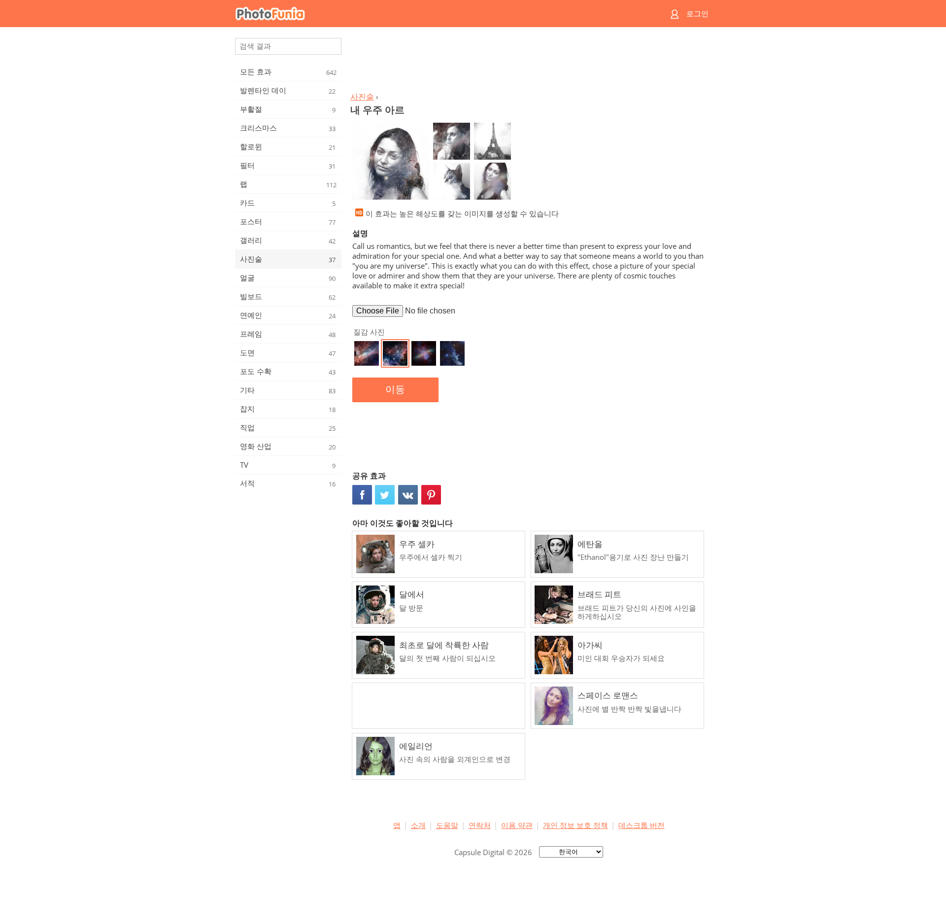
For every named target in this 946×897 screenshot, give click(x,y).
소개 (418, 825)
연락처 (480, 825)
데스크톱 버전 (641, 825)
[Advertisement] (528, 62)
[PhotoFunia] (435, 13)
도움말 (447, 825)
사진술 (362, 96)
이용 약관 (517, 825)
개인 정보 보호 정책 (575, 825)
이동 (395, 389)
